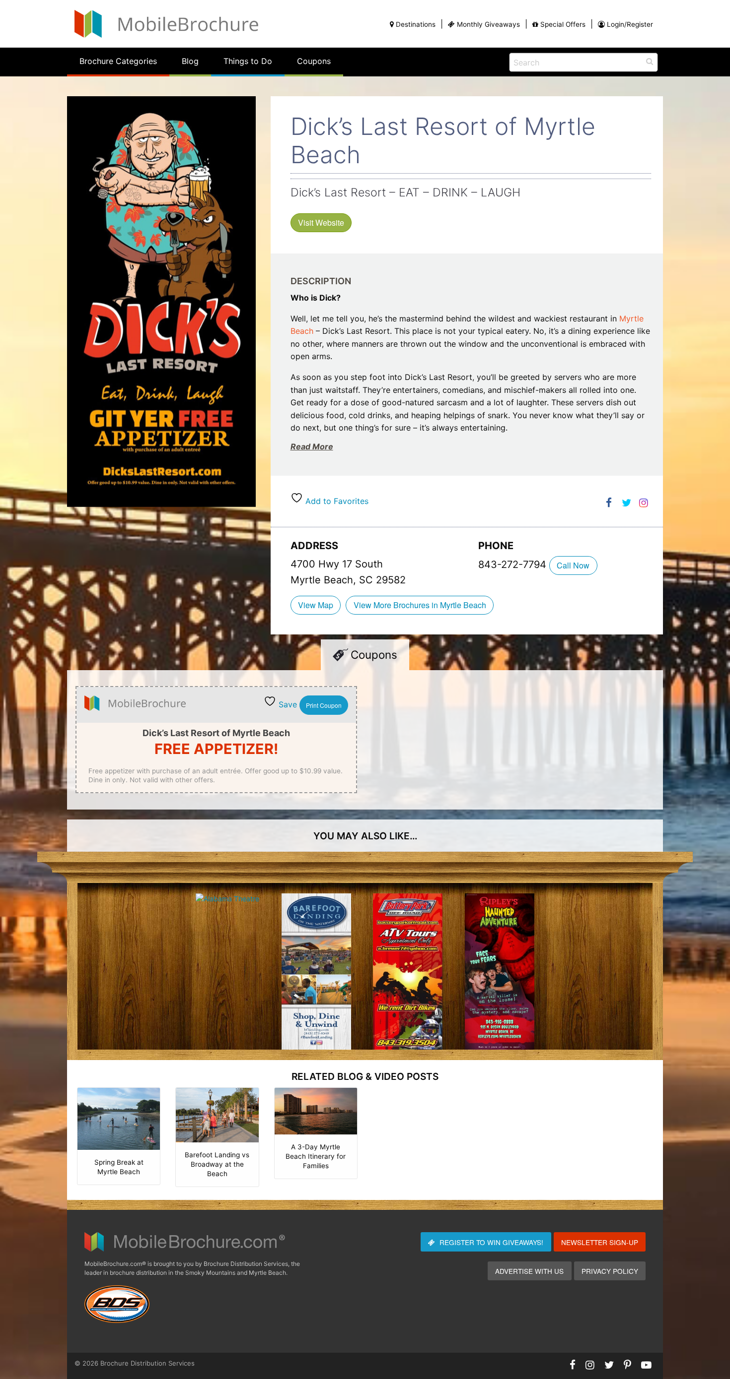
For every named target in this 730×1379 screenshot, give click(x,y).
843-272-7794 (513, 564)
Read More (312, 446)
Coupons (314, 61)
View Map (315, 605)
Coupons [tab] (374, 654)
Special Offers (562, 24)
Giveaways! (491, 1242)
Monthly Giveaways (488, 24)
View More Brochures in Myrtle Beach (420, 605)
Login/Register (630, 24)
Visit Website (321, 222)
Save (286, 704)
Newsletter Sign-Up (599, 1242)
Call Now (573, 565)
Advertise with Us (529, 1271)
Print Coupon (324, 705)
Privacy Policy (610, 1271)
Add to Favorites (335, 501)
